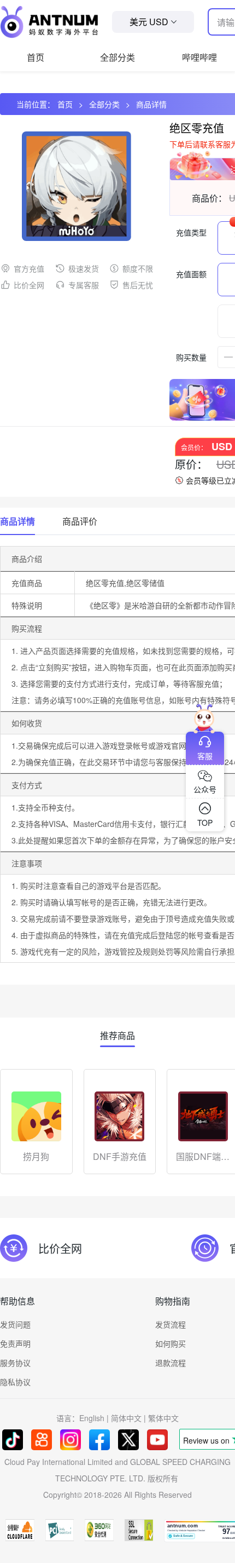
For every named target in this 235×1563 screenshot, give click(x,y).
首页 (35, 57)
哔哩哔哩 (199, 57)
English (91, 1417)
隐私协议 (15, 1381)
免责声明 (15, 1343)
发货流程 (170, 1324)
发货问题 (15, 1324)
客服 (205, 755)
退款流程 (170, 1362)
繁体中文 (163, 1417)
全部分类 (117, 57)
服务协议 (15, 1362)
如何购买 (170, 1343)
